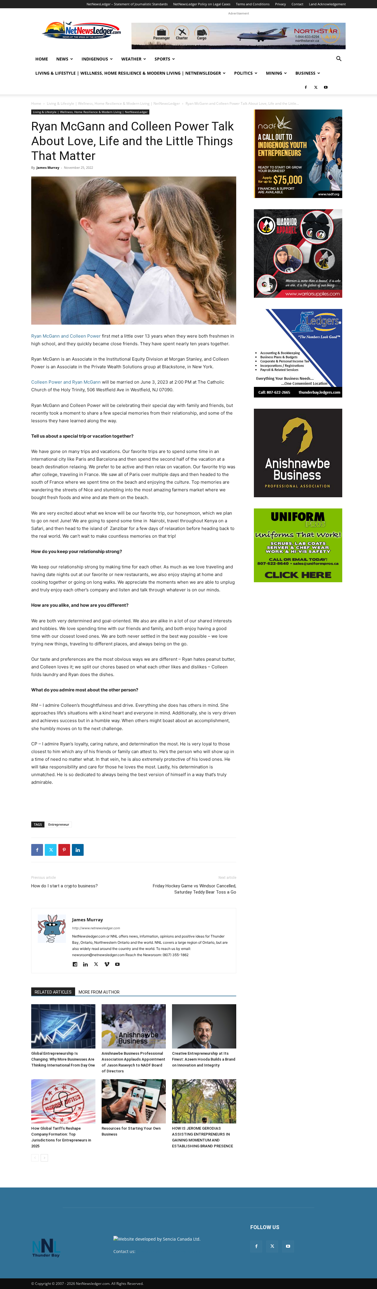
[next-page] (44, 1158)
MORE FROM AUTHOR (99, 992)
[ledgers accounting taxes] (298, 353)
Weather (131, 59)
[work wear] (298, 253)
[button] (339, 59)
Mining (274, 73)
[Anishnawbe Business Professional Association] (298, 453)
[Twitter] (315, 87)
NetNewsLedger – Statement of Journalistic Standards (127, 4)
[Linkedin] (78, 850)
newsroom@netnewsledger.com (168, 1251)
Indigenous (95, 59)
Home (41, 59)
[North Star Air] (238, 36)
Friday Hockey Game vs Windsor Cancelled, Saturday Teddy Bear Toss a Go (194, 889)
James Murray (48, 167)
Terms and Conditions (252, 4)
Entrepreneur (58, 824)
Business (305, 73)
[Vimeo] (109, 964)
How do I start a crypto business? (64, 886)
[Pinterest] (64, 850)
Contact (297, 4)
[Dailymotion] (77, 964)
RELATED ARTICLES (53, 992)
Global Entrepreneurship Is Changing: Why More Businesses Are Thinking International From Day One (63, 1059)
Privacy (280, 4)
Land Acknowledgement (327, 4)
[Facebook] (305, 87)
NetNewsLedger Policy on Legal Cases (201, 4)
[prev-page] (35, 1158)
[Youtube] (325, 87)
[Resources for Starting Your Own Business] (134, 1101)
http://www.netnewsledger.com (96, 928)
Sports (162, 59)
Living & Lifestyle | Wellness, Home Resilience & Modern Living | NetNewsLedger (128, 73)
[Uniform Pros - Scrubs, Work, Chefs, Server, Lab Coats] (298, 545)
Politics (243, 73)
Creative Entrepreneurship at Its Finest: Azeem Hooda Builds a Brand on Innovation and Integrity (203, 1059)
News (62, 59)
